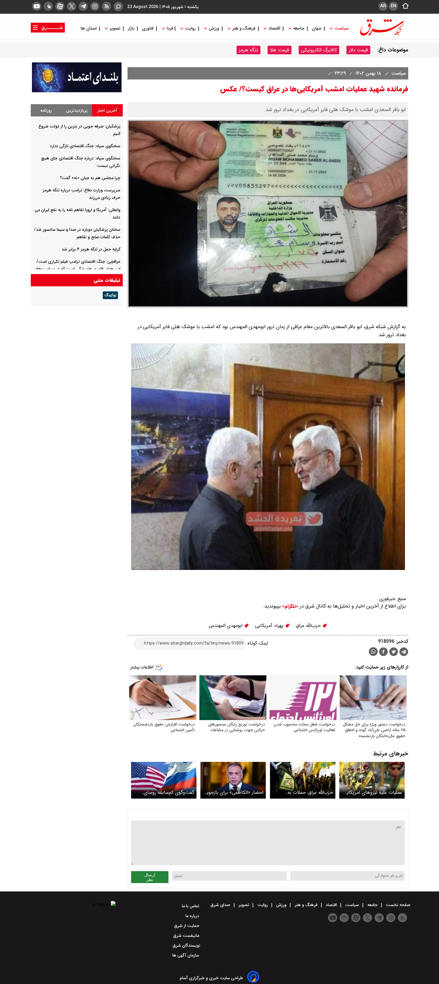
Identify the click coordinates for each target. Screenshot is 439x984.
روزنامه (46, 110)
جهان (317, 28)
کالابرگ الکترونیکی (319, 50)
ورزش (214, 28)
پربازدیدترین (77, 110)
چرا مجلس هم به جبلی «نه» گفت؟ (90, 178)
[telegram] (83, 6)
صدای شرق (221, 905)
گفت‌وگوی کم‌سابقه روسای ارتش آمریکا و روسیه (169, 792)
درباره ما (192, 916)
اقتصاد (274, 28)
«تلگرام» (289, 606)
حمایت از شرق (187, 925)
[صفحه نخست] (403, 6)
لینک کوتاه (257, 643)
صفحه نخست (397, 905)
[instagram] (94, 6)
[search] (118, 6)
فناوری (148, 28)
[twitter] (71, 6)
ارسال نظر (149, 877)
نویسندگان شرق (186, 945)
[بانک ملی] (77, 91)
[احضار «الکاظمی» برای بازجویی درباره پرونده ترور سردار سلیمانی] (233, 780)
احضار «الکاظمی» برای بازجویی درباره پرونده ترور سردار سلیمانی (233, 792)
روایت (190, 28)
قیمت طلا (279, 50)
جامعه (299, 28)
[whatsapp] (373, 651)
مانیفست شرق (186, 935)
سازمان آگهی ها (186, 955)
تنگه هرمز (248, 50)
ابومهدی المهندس (226, 625)
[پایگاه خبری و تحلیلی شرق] (381, 35)
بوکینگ (110, 295)
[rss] (106, 6)
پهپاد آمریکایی (270, 625)
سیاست (341, 28)
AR (383, 6)
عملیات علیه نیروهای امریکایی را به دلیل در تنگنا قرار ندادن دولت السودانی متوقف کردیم (372, 792)
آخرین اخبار (107, 110)
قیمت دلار (358, 50)
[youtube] (36, 6)
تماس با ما (191, 906)
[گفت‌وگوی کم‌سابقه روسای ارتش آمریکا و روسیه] (164, 780)
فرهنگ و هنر (244, 28)
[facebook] (383, 652)
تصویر (115, 28)
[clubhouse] (48, 6)
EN (393, 6)
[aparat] (60, 6)
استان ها (89, 28)
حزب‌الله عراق (309, 625)
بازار (131, 28)
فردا (169, 28)
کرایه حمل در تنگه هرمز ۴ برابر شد (91, 249)
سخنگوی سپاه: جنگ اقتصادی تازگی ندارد (85, 146)
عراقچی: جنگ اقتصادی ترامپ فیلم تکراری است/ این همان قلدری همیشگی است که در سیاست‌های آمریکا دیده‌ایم (77, 269)
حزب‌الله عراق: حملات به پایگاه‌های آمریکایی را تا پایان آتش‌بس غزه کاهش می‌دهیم (303, 792)
